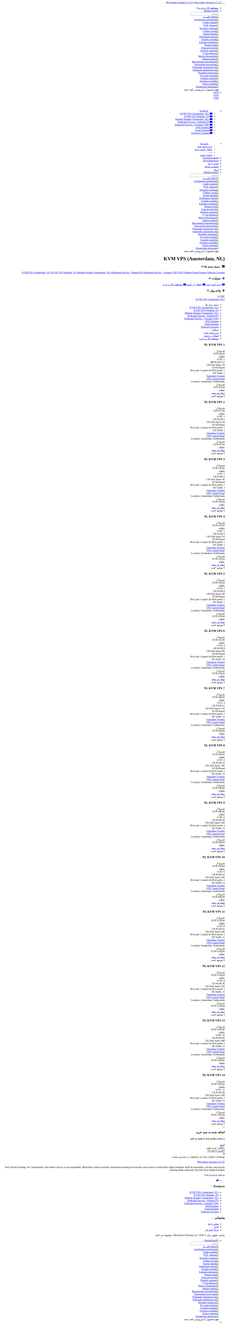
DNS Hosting (203, 127)
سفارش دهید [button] (218, 393)
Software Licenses (200, 133)
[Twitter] (217, 1180)
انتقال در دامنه (194, 284)
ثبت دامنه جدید (213, 284)
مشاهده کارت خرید (173, 284)
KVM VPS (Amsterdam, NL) (195, 113)
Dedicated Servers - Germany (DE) (192, 124)
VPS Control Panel (215, 378)
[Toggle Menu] (223, 3)
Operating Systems (215, 376)
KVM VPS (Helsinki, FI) (197, 116)
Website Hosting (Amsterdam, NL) (192, 119)
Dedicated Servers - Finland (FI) (194, 122)
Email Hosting (202, 130)
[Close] (223, 1127)
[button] (222, 1145)
